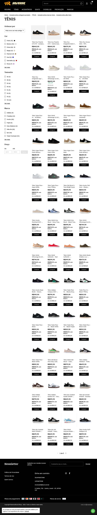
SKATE (37, 9)
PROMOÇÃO (59, 9)
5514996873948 (40, 477)
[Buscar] (81, 3)
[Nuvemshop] (87, 505)
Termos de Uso (9, 476)
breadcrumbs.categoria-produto (20, 15)
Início (6, 15)
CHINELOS (47, 9)
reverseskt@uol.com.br (42, 485)
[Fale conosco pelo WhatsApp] (93, 511)
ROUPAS (7, 9)
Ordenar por (9, 26)
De (5, 148)
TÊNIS (16, 9)
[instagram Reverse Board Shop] (66, 473)
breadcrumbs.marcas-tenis (46, 15)
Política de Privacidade (11, 472)
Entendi (27, 511)
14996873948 (39, 481)
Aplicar (24, 152)
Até (14, 148)
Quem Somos (8, 479)
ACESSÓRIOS (27, 9)
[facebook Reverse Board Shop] (69, 473)
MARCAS (70, 9)
